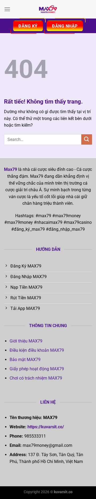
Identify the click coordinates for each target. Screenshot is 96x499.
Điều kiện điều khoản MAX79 (37, 350)
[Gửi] (86, 139)
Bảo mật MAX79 (25, 359)
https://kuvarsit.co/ (45, 426)
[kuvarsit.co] (48, 9)
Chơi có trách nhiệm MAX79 (36, 378)
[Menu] (7, 9)
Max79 (10, 169)
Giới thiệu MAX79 (26, 341)
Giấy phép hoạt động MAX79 (37, 368)
